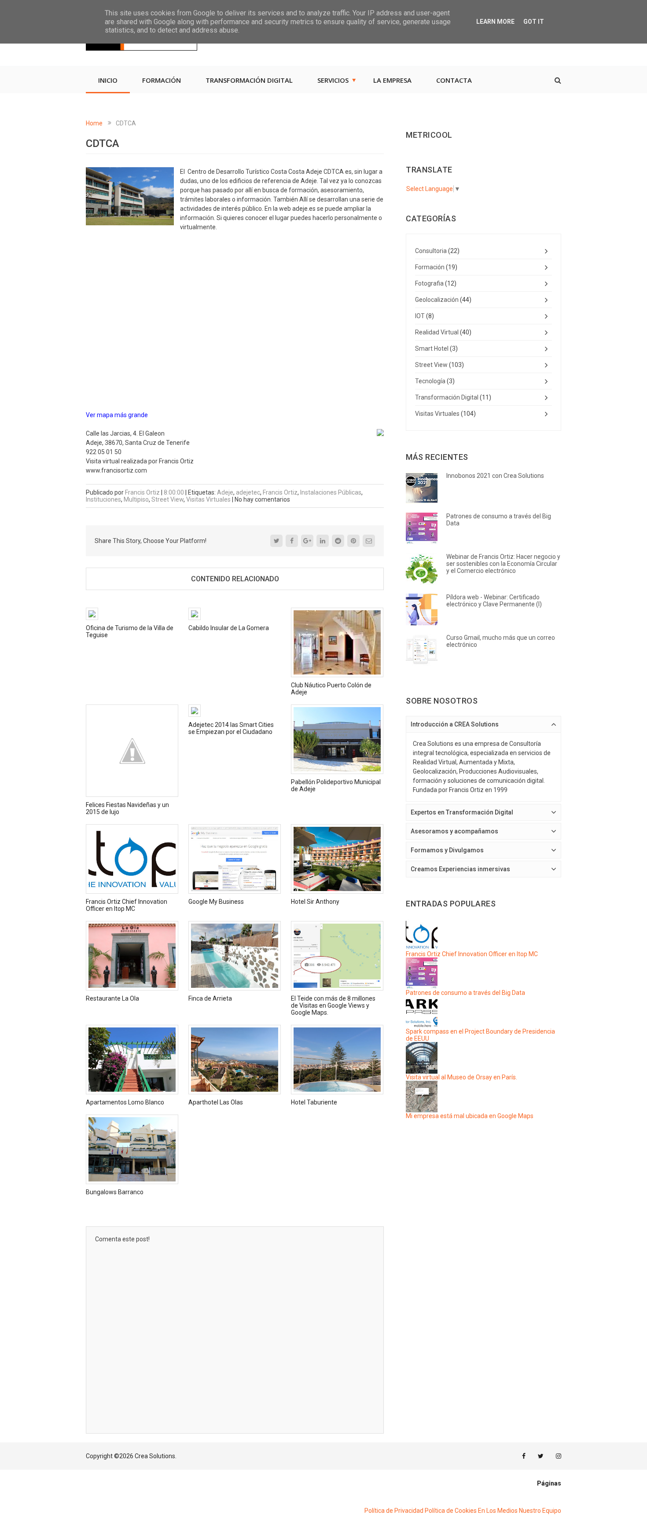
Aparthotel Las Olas (215, 1102)
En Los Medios (498, 1510)
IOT (420, 315)
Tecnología (430, 381)
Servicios (333, 80)
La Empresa (392, 80)
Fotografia (429, 283)
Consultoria (431, 250)
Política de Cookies (451, 1510)
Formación (161, 80)
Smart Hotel (431, 348)
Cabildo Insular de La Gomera (228, 627)
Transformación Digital (249, 80)
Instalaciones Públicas (330, 492)
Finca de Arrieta (210, 998)
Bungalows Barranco (114, 1192)
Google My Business (216, 901)
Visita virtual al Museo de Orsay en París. (461, 1077)
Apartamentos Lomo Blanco (125, 1102)
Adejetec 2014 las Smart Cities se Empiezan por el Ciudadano (231, 728)
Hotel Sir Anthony (315, 901)
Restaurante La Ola (112, 998)
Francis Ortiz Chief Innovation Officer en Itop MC (126, 905)
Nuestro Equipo (540, 1510)
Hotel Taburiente (314, 1102)
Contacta (454, 80)
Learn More (495, 21)
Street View (167, 499)
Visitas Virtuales (208, 499)
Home (94, 123)
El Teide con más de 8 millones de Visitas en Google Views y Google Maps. (333, 1005)
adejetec (248, 492)
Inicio (108, 80)
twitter (541, 1456)
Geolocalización (437, 299)
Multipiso (136, 499)
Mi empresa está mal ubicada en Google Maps (469, 1115)
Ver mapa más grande (117, 414)
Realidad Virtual (437, 332)
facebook (524, 1456)
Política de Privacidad (393, 1510)
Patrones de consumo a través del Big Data (465, 992)
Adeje (225, 492)
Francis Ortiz (280, 492)
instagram (558, 1456)
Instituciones (103, 499)
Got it (533, 21)
